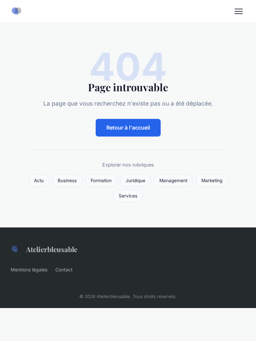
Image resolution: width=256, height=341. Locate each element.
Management (173, 180)
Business (67, 180)
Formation (101, 180)
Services (128, 195)
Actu (39, 180)
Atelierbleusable (51, 249)
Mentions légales (29, 269)
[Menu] (238, 11)
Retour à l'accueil (128, 127)
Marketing (211, 180)
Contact (64, 269)
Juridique (135, 180)
